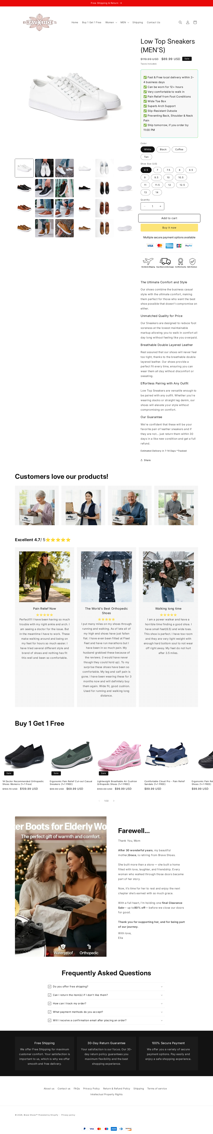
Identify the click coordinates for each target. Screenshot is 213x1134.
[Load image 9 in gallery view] (64, 188)
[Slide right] (113, 800)
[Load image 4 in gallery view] (84, 168)
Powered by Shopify (48, 1115)
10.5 (181, 177)
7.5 (168, 169)
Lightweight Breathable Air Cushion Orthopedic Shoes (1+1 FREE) (117, 782)
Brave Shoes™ (31, 1115)
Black (163, 149)
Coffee (179, 149)
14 (157, 192)
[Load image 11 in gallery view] (104, 188)
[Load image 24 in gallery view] (124, 228)
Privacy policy (68, 1115)
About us (49, 1088)
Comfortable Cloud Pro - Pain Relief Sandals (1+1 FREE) (164, 782)
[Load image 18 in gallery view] (124, 208)
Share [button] (147, 460)
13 (145, 192)
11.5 (157, 184)
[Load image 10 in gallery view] (84, 188)
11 (145, 184)
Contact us (64, 1088)
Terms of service (157, 1088)
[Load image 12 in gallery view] (124, 188)
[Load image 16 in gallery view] (84, 208)
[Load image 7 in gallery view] (24, 188)
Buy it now (169, 227)
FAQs (77, 1088)
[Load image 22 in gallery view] (84, 228)
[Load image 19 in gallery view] (24, 228)
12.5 (182, 184)
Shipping (138, 1088)
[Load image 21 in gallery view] (64, 228)
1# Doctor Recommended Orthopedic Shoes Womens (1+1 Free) (23, 782)
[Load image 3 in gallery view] (64, 168)
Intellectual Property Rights (106, 1094)
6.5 (146, 169)
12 (169, 184)
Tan (146, 156)
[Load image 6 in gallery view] (124, 168)
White (147, 149)
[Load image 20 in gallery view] (44, 228)
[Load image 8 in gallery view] (44, 188)
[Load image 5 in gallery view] (104, 168)
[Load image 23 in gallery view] (104, 228)
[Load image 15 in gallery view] (64, 208)
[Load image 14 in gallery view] (44, 208)
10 (168, 177)
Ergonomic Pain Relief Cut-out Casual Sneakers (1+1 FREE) (71, 782)
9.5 (156, 177)
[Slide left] (99, 800)
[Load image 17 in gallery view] (104, 208)
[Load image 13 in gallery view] (24, 208)
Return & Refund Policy (116, 1088)
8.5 (191, 169)
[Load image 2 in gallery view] (44, 168)
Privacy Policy (91, 1088)
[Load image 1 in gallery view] (24, 168)
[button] (110, 22)
